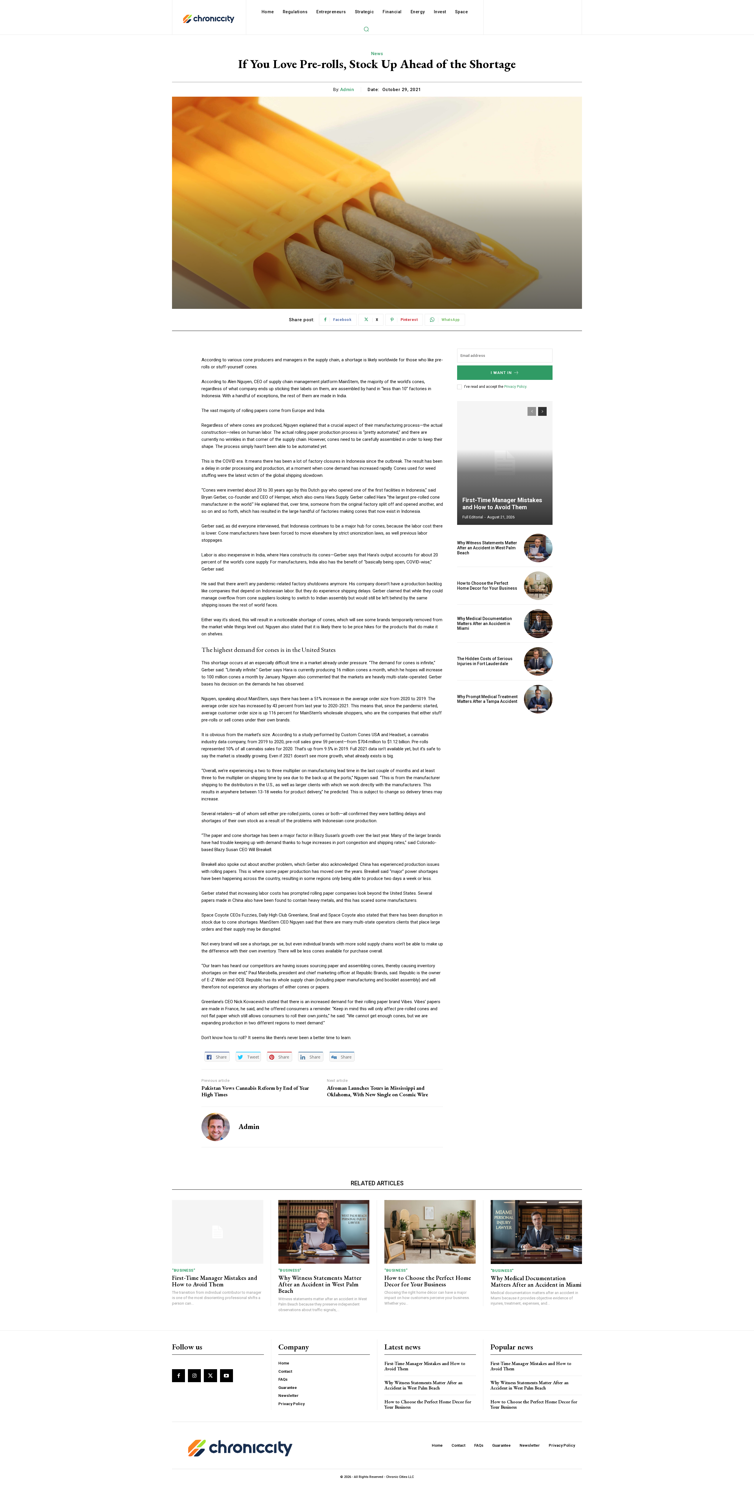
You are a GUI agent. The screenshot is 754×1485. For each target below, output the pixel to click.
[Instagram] (194, 1375)
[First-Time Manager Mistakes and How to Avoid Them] (505, 463)
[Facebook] (178, 1375)
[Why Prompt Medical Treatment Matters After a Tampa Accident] (538, 699)
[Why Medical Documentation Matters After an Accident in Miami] (538, 623)
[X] (210, 1375)
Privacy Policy (515, 387)
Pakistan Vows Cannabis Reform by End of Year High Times (255, 1091)
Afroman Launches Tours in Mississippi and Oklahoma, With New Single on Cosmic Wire (377, 1091)
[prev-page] (532, 411)
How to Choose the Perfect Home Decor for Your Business (487, 586)
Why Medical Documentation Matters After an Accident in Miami (484, 623)
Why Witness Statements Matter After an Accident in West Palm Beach (487, 547)
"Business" (183, 1270)
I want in (501, 372)
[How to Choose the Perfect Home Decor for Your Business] (538, 585)
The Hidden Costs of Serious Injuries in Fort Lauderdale (484, 661)
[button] (366, 28)
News (377, 53)
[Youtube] (226, 1375)
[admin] (215, 1127)
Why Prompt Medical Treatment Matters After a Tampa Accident (487, 699)
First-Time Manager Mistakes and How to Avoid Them (502, 504)
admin (347, 89)
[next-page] (542, 411)
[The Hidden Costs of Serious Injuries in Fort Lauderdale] (538, 661)
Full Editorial (472, 517)
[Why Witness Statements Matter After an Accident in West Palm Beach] (538, 548)
